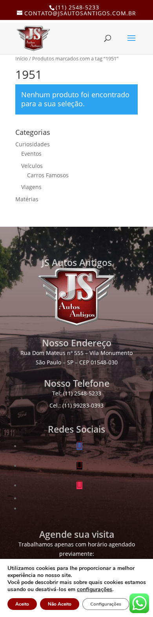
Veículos (32, 165)
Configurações (105, 604)
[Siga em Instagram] (79, 485)
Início (21, 58)
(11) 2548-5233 (77, 7)
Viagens (31, 187)
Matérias (26, 199)
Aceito (22, 604)
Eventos (31, 153)
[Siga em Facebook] (79, 446)
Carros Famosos (48, 175)
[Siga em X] (79, 466)
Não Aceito (59, 604)
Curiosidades (32, 144)
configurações (94, 589)
